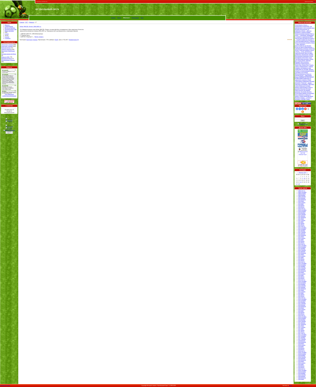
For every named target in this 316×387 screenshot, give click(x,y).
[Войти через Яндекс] (305, 109)
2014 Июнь (301, 276)
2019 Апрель (301, 363)
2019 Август (301, 369)
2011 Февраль (302, 217)
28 (299, 184)
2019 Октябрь (302, 371)
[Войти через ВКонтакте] (300, 109)
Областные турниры (7, 44)
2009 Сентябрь (302, 192)
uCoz (290, 385)
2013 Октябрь (302, 265)
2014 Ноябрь (301, 284)
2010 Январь (301, 198)
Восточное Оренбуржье (8, 51)
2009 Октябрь (302, 193)
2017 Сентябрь (302, 334)
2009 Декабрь (302, 196)
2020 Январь (301, 376)
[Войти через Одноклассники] (302, 112)
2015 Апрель (301, 291)
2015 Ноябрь (301, 302)
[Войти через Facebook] (302, 109)
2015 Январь (301, 287)
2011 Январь (301, 216)
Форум (119, 17)
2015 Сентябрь (302, 299)
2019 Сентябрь (302, 370)
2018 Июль (301, 349)
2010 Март (301, 201)
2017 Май (301, 328)
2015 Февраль (302, 288)
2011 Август (301, 226)
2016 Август (301, 315)
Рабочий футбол (6, 47)
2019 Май (301, 364)
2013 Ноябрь (301, 266)
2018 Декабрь (302, 357)
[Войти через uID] (297, 109)
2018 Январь (301, 340)
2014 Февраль (302, 271)
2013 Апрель (301, 256)
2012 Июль (301, 242)
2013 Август (301, 262)
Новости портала (6, 49)
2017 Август (301, 333)
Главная (113, 17)
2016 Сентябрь (302, 317)
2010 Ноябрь (301, 213)
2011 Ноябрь (301, 230)
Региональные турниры (8, 60)
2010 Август (301, 208)
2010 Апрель (301, 202)
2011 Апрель (301, 220)
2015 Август (301, 297)
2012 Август (301, 244)
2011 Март (301, 219)
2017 (26, 22)
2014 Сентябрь (302, 281)
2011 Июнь (301, 223)
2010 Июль (301, 207)
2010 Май (301, 204)
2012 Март (301, 236)
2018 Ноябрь (301, 355)
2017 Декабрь (302, 339)
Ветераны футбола (6, 58)
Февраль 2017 (303, 172)
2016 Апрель (301, 309)
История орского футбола (8, 54)
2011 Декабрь (302, 232)
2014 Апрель (301, 273)
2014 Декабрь (302, 285)
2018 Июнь (301, 348)
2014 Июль (301, 278)
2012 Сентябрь (302, 245)
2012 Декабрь (302, 250)
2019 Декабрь (302, 374)
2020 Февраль (302, 377)
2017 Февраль (302, 324)
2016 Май (301, 311)
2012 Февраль (302, 235)
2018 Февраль (302, 342)
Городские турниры (7, 46)
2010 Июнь (301, 205)
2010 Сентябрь (302, 210)
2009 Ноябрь (301, 195)
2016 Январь (301, 305)
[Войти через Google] (308, 109)
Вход (142, 17)
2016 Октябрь (302, 318)
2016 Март (301, 308)
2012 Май (301, 239)
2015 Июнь (301, 294)
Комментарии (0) (74, 39)
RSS (314, 1)
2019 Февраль (302, 360)
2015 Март (301, 290)
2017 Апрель (301, 327)
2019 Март (301, 361)
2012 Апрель (301, 238)
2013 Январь (301, 251)
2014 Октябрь (302, 282)
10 (304, 178)
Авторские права (5, 385)
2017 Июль (301, 331)
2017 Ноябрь (301, 337)
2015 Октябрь (302, 300)
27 (297, 184)
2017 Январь (301, 322)
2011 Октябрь (302, 229)
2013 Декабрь (302, 268)
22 (301, 182)
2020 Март (301, 379)
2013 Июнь (301, 259)
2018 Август (301, 351)
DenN (56, 39)
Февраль (31, 22)
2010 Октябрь (302, 211)
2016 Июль (301, 314)
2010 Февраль (302, 199)
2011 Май (300, 222)
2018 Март (301, 343)
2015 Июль (301, 296)
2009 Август (301, 190)
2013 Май (301, 257)
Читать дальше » (39, 36)
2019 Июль (301, 367)
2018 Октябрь (302, 354)
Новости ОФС (5, 57)
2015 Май (301, 293)
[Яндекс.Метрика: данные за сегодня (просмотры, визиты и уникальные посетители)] (9, 119)
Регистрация (135, 17)
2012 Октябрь (302, 247)
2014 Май (301, 275)
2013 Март (301, 254)
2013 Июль (301, 260)
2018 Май (301, 346)
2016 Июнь (301, 312)
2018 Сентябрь (302, 352)
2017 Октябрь (302, 336)
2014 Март (301, 272)
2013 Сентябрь (302, 263)
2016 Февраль (302, 306)
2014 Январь (301, 269)
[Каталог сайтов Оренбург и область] (9, 134)
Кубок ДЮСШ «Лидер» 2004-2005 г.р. (30, 26)
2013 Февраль (302, 253)
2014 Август (301, 279)
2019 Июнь (301, 366)
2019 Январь (301, 358)
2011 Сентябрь (302, 227)
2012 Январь (301, 233)
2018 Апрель (301, 345)
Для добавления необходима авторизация (9, 95)
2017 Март (301, 325)
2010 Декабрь (302, 214)
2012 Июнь (301, 241)
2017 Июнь (301, 330)
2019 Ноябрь (301, 373)
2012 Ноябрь (301, 248)
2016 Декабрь (302, 321)
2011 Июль (301, 225)
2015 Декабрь (302, 303)
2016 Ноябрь (301, 320)
